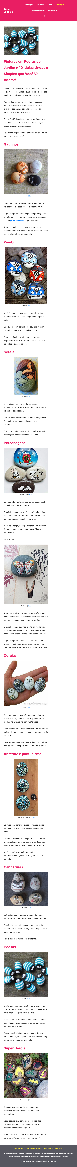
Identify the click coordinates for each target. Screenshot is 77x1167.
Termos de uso (48, 1148)
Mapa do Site (59, 1148)
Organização (52, 10)
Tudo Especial (9, 10)
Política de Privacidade (34, 1148)
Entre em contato (19, 1148)
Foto (29, 196)
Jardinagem (60, 5)
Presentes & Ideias (38, 10)
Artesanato (40, 5)
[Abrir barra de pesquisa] (44, 16)
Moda (50, 5)
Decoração (29, 5)
